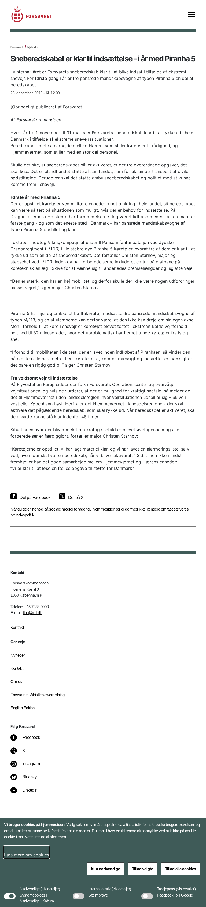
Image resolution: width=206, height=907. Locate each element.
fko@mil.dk (32, 612)
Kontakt (17, 627)
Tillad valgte (142, 868)
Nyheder (32, 47)
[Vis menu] (191, 14)
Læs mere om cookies (26, 855)
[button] (50, 886)
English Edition (22, 708)
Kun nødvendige (105, 868)
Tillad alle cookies (180, 868)
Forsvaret (16, 47)
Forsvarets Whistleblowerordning (37, 694)
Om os (16, 681)
